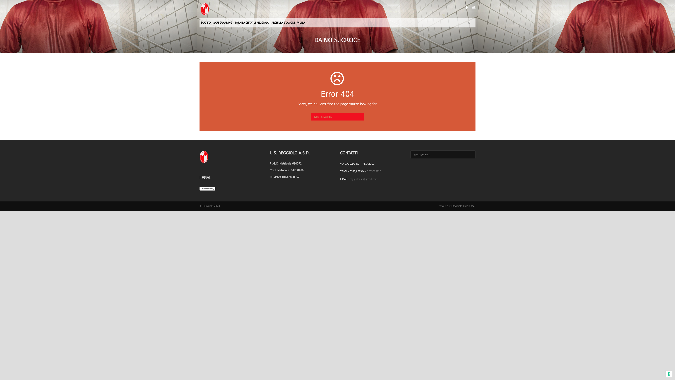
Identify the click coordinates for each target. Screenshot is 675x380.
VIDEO (301, 22)
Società (206, 22)
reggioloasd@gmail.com (363, 179)
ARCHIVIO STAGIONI (283, 22)
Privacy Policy (207, 188)
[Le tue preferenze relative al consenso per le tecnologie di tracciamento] (669, 373)
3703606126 (374, 171)
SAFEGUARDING (222, 22)
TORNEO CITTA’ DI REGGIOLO (252, 22)
